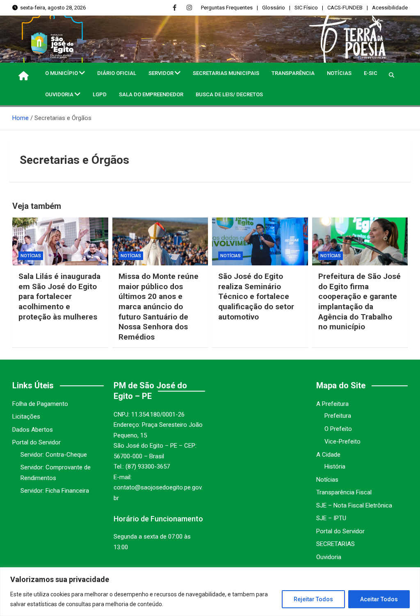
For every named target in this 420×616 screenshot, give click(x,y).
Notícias (339, 73)
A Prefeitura (332, 404)
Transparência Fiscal (344, 492)
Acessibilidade (390, 8)
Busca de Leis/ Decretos (229, 94)
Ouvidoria (59, 94)
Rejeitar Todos (313, 599)
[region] (210, 591)
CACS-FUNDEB (345, 8)
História (334, 466)
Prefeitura (337, 415)
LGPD (100, 94)
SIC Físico (306, 8)
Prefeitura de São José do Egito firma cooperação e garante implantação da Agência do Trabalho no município (359, 301)
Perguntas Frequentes (227, 8)
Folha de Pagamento (40, 404)
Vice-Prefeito (342, 441)
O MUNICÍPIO (61, 73)
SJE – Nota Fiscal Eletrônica (354, 505)
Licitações (26, 416)
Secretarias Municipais (226, 73)
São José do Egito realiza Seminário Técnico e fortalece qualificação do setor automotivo (256, 297)
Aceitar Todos (379, 599)
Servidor (160, 73)
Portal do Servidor (36, 442)
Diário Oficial (116, 73)
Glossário (273, 8)
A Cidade (328, 454)
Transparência (293, 73)
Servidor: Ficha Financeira (55, 490)
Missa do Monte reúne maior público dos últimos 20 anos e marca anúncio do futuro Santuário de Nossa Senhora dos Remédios (159, 307)
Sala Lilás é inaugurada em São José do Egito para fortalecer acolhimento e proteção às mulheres (59, 297)
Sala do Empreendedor (151, 94)
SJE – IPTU (331, 518)
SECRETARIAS (335, 544)
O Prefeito (338, 429)
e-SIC (370, 73)
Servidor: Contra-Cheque (54, 454)
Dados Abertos (32, 429)
